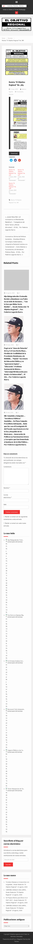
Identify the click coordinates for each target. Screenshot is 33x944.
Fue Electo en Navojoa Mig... (16, 615)
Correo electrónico (8, 496)
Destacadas (20, 91)
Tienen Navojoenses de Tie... (16, 789)
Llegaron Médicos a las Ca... (16, 750)
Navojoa (21, 541)
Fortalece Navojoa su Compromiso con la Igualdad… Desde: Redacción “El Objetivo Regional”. (17, 884)
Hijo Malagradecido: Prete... (15, 540)
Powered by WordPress (9, 939)
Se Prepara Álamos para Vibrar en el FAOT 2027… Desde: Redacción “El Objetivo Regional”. (17, 900)
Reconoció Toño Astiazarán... (16, 709)
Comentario (7, 467)
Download (14, 153)
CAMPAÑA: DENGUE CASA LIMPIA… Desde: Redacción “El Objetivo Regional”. (16, 892)
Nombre (7, 488)
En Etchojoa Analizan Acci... (16, 661)
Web (5, 504)
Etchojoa (21, 662)
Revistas (11, 94)
